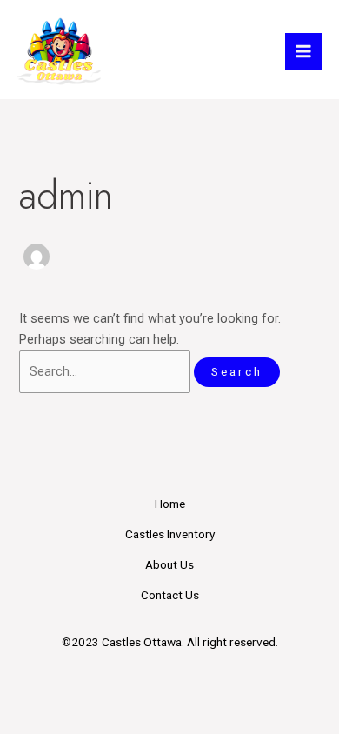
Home (170, 503)
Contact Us (170, 595)
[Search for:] (106, 371)
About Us (169, 564)
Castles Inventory (170, 534)
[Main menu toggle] (303, 51)
